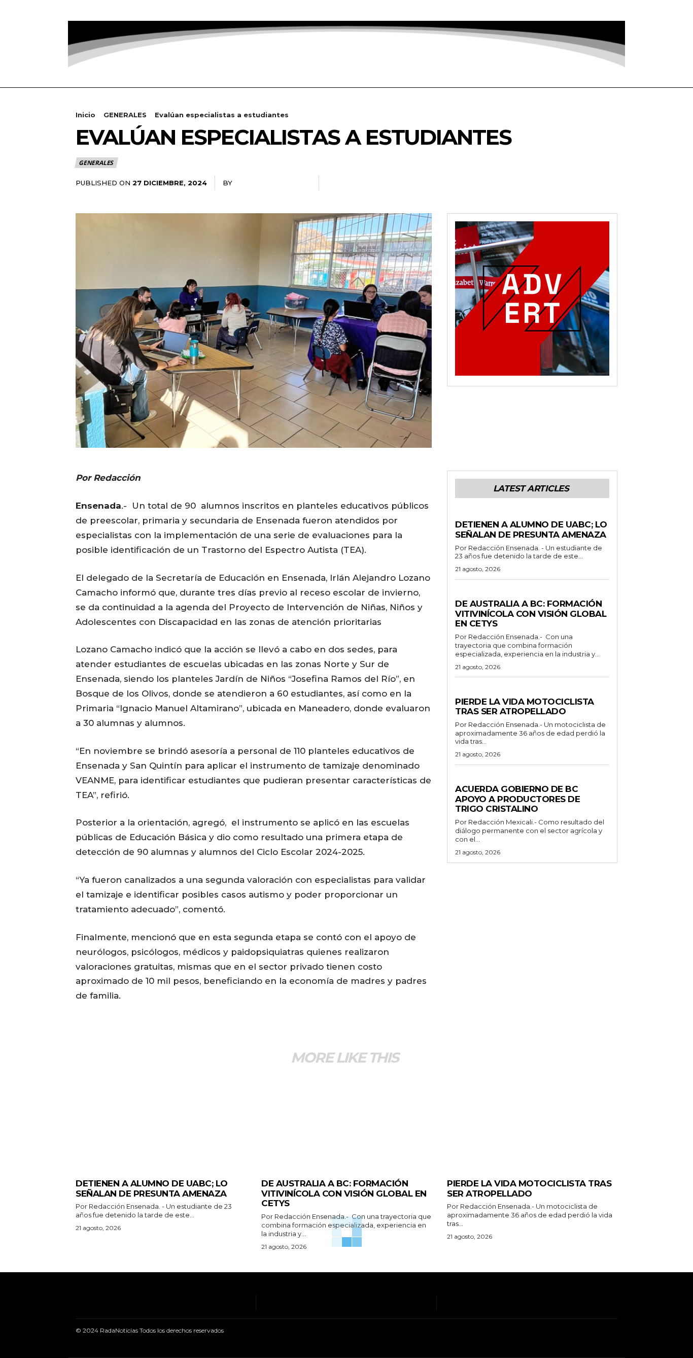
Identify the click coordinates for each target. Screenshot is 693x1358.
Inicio (85, 115)
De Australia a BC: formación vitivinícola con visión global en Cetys (530, 613)
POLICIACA (473, 514)
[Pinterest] (584, 183)
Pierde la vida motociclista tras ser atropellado (524, 707)
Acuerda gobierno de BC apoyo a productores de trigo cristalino (517, 799)
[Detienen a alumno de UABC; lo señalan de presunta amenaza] (161, 1121)
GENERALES (125, 115)
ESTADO (469, 779)
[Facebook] (77, 10)
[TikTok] (108, 10)
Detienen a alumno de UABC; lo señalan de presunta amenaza (531, 529)
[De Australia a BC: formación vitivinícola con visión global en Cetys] (346, 1121)
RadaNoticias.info (271, 183)
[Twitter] (123, 10)
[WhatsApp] (607, 183)
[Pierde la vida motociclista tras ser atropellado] (532, 1121)
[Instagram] (92, 10)
